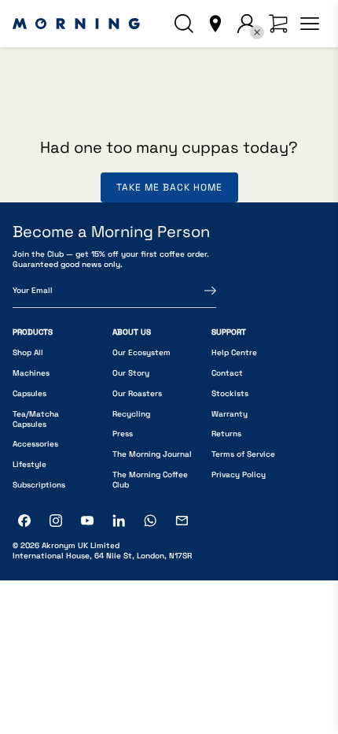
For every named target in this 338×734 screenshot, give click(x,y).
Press (122, 433)
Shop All (28, 352)
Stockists (229, 393)
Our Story (130, 373)
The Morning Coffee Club (150, 479)
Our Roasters (137, 393)
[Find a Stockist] (215, 23)
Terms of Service (243, 454)
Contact (227, 373)
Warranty (229, 414)
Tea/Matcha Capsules (36, 419)
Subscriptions (39, 485)
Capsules (29, 393)
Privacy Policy (238, 474)
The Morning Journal (152, 454)
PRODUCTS (33, 332)
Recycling (131, 414)
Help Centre (234, 352)
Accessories (35, 444)
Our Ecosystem (141, 352)
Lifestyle (29, 464)
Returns (226, 433)
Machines (31, 373)
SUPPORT (228, 332)
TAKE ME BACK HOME (169, 187)
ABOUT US (131, 332)
